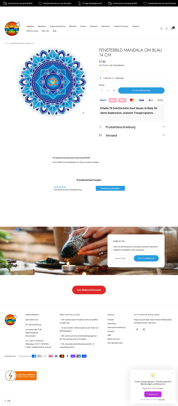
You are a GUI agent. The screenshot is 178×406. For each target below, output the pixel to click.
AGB (109, 335)
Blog (54, 31)
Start (6, 43)
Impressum (112, 323)
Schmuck (93, 26)
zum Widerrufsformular (89, 290)
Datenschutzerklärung (116, 327)
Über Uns (45, 31)
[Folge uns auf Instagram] (143, 329)
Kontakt (111, 320)
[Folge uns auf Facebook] (137, 329)
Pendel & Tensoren (121, 26)
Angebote (30, 26)
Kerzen (83, 26)
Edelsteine (105, 26)
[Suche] (161, 28)
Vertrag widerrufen (115, 343)
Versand (111, 331)
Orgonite (135, 26)
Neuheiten (42, 26)
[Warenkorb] (172, 28)
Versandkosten (118, 65)
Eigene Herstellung (57, 26)
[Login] (167, 29)
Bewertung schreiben (110, 188)
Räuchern (73, 26)
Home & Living (32, 31)
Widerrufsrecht (114, 339)
